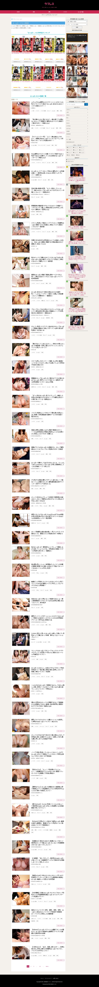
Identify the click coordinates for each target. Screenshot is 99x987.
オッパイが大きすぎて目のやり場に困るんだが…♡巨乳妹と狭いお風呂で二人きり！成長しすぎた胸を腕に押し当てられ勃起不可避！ (47, 737)
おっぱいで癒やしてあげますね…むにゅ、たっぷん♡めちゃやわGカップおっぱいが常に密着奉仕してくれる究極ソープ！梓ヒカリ (47, 464)
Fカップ (76, 147)
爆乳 (49, 12)
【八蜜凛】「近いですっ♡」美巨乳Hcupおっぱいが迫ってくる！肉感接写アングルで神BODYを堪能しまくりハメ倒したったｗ (47, 860)
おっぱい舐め (81, 12)
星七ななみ (40, 810)
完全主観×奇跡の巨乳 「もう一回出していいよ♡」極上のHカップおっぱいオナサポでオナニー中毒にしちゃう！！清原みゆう (47, 190)
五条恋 (39, 451)
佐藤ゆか (40, 847)
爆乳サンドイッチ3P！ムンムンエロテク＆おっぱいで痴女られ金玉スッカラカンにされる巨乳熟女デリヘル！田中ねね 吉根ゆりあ (47, 618)
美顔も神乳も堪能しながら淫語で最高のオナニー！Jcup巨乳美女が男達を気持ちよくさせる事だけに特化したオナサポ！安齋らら (47, 432)
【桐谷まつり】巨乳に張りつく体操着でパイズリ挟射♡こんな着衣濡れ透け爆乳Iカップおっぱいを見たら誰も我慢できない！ (77, 311)
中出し (41, 505)
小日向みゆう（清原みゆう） (44, 194)
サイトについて (71, 159)
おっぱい (53, 110)
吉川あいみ (40, 332)
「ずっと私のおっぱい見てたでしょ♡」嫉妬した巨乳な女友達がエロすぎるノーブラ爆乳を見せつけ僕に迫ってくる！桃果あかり (47, 397)
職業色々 (34, 108)
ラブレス (15, 19)
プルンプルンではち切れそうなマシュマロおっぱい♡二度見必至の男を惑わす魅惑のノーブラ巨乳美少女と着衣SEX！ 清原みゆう (47, 311)
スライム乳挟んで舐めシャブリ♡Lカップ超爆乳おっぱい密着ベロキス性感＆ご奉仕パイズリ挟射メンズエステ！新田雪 (47, 225)
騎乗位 (51, 830)
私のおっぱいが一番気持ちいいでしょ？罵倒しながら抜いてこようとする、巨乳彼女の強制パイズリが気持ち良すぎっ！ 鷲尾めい (47, 549)
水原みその (41, 367)
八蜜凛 (39, 864)
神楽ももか (41, 125)
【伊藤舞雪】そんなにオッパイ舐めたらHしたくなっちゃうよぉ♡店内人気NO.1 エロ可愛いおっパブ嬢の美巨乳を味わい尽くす (76, 179)
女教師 (68, 131)
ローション (42, 726)
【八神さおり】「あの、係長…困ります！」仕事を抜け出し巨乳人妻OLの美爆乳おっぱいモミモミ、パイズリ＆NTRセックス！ (47, 949)
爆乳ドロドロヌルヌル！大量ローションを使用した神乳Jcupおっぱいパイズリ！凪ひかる (47, 720)
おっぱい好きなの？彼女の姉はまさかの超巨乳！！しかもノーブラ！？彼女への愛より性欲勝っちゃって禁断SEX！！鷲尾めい (47, 294)
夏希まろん (40, 792)
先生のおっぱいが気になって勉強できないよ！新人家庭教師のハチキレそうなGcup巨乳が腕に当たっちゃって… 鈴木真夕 (47, 601)
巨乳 (34, 12)
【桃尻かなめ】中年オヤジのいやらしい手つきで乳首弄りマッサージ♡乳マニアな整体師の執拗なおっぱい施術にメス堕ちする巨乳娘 (47, 877)
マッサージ (39, 162)
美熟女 (68, 115)
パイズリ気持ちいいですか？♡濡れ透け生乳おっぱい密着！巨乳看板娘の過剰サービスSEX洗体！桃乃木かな (47, 414)
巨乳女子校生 (35, 142)
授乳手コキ (34, 386)
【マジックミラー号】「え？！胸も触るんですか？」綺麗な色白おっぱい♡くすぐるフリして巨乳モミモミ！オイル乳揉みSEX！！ (47, 138)
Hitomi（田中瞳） (43, 503)
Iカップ (48, 110)
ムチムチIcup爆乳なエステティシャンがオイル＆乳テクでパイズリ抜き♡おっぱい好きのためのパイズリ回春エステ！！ (47, 104)
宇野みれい (40, 691)
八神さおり (39, 952)
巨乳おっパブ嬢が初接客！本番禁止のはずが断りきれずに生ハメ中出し (76, 227)
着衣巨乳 (48, 317)
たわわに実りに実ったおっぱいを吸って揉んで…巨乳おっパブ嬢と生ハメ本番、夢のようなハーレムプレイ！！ (47, 635)
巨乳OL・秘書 (35, 125)
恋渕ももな (41, 211)
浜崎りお (40, 177)
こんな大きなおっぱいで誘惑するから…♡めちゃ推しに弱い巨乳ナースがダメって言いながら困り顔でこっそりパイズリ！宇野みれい (47, 687)
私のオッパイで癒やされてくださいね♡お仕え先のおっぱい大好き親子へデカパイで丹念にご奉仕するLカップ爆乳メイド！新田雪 (47, 259)
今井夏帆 (39, 898)
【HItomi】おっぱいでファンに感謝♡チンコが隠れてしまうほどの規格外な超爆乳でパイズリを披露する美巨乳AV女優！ (47, 931)
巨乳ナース (34, 691)
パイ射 (33, 110)
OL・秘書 (68, 139)
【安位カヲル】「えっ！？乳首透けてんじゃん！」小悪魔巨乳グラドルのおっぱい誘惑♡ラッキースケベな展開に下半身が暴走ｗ (47, 771)
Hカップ (33, 197)
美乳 (52, 145)
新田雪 (39, 228)
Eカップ (69, 147)
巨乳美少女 (34, 315)
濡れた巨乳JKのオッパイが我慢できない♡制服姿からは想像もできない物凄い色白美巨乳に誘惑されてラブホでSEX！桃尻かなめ (47, 704)
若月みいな (39, 486)
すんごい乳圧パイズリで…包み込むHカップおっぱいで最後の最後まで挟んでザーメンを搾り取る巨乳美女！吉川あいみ (47, 328)
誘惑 (37, 778)
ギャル (68, 120)
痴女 (32, 488)
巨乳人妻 (34, 349)
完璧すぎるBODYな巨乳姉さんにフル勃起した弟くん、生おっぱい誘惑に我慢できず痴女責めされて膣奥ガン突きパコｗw (47, 242)
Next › (47, 966)
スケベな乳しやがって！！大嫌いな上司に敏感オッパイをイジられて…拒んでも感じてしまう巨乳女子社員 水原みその (47, 363)
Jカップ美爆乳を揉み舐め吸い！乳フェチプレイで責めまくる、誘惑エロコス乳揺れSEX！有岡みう (47, 533)
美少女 (68, 123)
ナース (68, 136)
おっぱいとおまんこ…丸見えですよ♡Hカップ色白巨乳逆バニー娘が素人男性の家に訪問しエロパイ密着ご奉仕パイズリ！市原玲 (47, 670)
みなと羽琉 (40, 384)
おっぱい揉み (34, 145)
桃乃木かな (40, 418)
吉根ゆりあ (40, 622)
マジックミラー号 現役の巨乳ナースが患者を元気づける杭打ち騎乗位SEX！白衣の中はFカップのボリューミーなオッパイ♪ (77, 259)
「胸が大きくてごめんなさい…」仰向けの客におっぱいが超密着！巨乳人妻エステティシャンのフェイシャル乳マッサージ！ (47, 345)
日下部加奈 (41, 758)
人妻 (67, 112)
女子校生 (68, 126)
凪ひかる (40, 723)
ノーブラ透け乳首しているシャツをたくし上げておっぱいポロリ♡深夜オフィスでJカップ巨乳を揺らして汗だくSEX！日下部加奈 (47, 754)
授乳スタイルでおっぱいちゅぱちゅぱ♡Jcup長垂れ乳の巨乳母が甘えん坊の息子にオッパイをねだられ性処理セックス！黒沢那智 (47, 516)
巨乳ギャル (34, 898)
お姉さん (68, 109)
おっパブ (33, 642)
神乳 (32, 438)
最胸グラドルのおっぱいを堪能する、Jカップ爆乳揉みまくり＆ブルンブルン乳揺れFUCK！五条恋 (47, 448)
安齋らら (40, 436)
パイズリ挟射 (43, 110)
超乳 (32, 128)
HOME (18, 12)
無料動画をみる (17, 61)
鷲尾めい (40, 298)
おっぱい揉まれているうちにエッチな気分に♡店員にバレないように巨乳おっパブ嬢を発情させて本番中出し (76, 212)
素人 (67, 117)
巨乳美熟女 (34, 520)
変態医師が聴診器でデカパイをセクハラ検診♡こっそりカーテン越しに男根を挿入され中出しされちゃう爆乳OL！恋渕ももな (47, 207)
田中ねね (44, 622)
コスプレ (38, 676)
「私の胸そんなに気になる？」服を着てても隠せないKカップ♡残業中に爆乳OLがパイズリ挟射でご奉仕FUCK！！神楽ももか (47, 121)
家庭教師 (68, 134)
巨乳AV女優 (34, 159)
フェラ (38, 624)
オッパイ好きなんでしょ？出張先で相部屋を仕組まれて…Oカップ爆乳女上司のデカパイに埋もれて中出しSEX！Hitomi (47, 499)
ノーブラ (33, 300)
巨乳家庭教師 (35, 604)
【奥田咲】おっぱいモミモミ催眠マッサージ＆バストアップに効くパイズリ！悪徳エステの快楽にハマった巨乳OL (76, 294)
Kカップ (48, 128)
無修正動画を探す (70, 142)
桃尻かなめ (41, 708)
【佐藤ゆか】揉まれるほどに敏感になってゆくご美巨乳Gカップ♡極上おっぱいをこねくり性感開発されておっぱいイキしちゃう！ (47, 843)
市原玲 (39, 673)
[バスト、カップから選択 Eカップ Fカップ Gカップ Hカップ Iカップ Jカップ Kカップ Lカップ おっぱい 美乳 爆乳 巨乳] (77, 24)
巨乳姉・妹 (34, 246)
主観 (50, 918)
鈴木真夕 (40, 604)
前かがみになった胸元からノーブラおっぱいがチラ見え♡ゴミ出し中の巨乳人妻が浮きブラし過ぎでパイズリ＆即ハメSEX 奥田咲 (76, 276)
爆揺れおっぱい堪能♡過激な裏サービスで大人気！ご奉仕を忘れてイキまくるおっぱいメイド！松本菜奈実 (47, 276)
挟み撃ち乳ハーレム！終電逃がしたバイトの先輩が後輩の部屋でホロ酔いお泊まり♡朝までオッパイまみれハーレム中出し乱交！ (47, 566)
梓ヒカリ (40, 468)
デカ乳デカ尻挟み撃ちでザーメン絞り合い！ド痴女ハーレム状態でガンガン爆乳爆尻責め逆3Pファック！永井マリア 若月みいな (47, 482)
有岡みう (40, 535)
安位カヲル (40, 775)
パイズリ (65, 12)
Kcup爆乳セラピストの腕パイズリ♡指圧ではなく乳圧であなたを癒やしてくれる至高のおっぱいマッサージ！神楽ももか (47, 156)
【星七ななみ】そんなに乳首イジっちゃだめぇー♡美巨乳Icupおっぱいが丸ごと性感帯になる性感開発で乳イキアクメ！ (47, 806)
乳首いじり (34, 812)
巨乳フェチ (34, 918)
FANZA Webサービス (52, 984)
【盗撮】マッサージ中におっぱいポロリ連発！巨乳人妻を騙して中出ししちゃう (76, 242)
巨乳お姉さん (35, 298)
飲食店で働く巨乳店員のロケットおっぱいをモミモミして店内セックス (76, 196)
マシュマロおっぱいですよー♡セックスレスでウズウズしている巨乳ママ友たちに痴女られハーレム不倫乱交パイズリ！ (47, 652)
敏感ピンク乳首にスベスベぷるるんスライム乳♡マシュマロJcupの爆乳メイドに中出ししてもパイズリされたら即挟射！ (47, 583)
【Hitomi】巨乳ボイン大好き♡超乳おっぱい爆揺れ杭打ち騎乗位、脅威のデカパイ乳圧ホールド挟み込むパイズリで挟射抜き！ (47, 823)
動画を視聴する (60, 115)
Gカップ (40, 179)
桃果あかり (39, 401)
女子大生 (68, 128)
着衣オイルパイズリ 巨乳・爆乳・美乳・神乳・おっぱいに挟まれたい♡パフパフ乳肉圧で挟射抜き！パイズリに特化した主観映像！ (47, 912)
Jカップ (38, 283)
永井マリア (44, 486)
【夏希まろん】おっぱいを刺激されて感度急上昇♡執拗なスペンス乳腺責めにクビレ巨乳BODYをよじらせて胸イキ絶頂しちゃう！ (47, 788)
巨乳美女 (34, 401)
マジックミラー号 (41, 145)
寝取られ (43, 300)
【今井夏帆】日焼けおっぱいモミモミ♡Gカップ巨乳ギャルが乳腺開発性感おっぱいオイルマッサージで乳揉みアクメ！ (47, 894)
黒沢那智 (39, 520)
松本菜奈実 (40, 280)
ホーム (42, 978)
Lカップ (44, 231)
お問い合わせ (70, 161)
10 (40, 966)
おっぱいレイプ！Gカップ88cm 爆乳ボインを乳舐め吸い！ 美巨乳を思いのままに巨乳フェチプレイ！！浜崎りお (47, 173)
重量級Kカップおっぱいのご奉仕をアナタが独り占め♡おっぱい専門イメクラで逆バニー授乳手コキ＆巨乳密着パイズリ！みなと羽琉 (47, 380)
